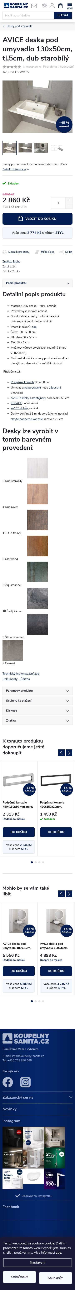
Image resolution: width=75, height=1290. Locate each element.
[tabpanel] (19, 808)
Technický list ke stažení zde (20, 674)
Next (69, 752)
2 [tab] (36, 862)
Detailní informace (14, 169)
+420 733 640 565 (20, 1060)
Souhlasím (56, 1278)
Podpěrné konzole (22, 382)
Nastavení (37, 1262)
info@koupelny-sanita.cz (28, 1056)
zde (58, 1252)
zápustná (55, 388)
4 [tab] (43, 862)
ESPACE (16, 403)
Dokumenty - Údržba (16, 679)
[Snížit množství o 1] (68, 206)
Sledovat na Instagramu (36, 1196)
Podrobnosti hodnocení (58, 67)
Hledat (63, 15)
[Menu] (69, 5)
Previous (61, 752)
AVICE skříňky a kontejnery (28, 398)
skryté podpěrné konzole (27, 419)
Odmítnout (19, 1277)
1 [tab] (32, 862)
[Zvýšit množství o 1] (68, 200)
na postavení (32, 388)
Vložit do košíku (40, 219)
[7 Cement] (12, 650)
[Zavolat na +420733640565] (44, 6)
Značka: (11, 262)
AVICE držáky (20, 408)
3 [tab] (39, 862)
